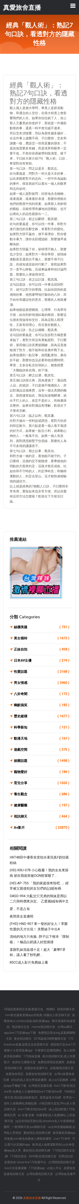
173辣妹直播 (31, 1056)
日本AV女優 (41, 660)
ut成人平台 (54, 1168)
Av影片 (41, 827)
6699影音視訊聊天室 (42, 1156)
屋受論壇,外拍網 (50, 1097)
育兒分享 (41, 783)
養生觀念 (41, 794)
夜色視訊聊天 (23, 1038)
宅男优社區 (65, 1156)
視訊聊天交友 (20, 1027)
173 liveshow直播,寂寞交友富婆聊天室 (38, 1041)
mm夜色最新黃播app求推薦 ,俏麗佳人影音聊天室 (37, 1015)
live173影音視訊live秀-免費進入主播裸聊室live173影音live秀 (40, 1088)
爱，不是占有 (20, 909)
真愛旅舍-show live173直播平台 (25, 1162)
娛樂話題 (41, 761)
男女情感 (41, 683)
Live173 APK (62, 1138)
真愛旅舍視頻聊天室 (38, 1074)
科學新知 (41, 727)
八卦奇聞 (41, 694)
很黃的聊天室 (66, 1009)
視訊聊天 (41, 816)
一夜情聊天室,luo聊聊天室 (29, 1127)
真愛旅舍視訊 (14, 1074)
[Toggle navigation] (73, 6)
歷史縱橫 (41, 716)
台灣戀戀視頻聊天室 (61, 1162)
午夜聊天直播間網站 (48, 1050)
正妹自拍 (41, 649)
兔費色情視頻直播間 (51, 1062)
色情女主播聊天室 (24, 1062)
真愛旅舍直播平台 (36, 1068)
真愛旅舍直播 (32, 1198)
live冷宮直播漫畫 (16, 1168)
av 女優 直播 (26, 1115)
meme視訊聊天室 (43, 1027)
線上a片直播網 (58, 1079)
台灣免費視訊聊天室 (39, 1174)
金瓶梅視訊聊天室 (62, 1068)
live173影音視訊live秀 (32, 1109)
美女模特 (41, 638)
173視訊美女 (18, 1156)
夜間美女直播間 (21, 916)
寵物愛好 (41, 772)
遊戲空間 (41, 750)
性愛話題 (41, 672)
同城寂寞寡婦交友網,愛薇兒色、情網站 (29, 1009)
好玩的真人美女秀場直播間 (29, 1079)
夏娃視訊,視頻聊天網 (37, 1132)
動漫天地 (41, 738)
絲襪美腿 (41, 627)
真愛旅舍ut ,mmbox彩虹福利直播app (39, 1018)
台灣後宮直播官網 (40, 1085)
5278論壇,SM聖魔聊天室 (50, 1038)
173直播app (37, 1168)
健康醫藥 (41, 805)
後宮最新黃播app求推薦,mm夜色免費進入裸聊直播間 (40, 1135)
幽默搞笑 (41, 705)
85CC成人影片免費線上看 (29, 962)
